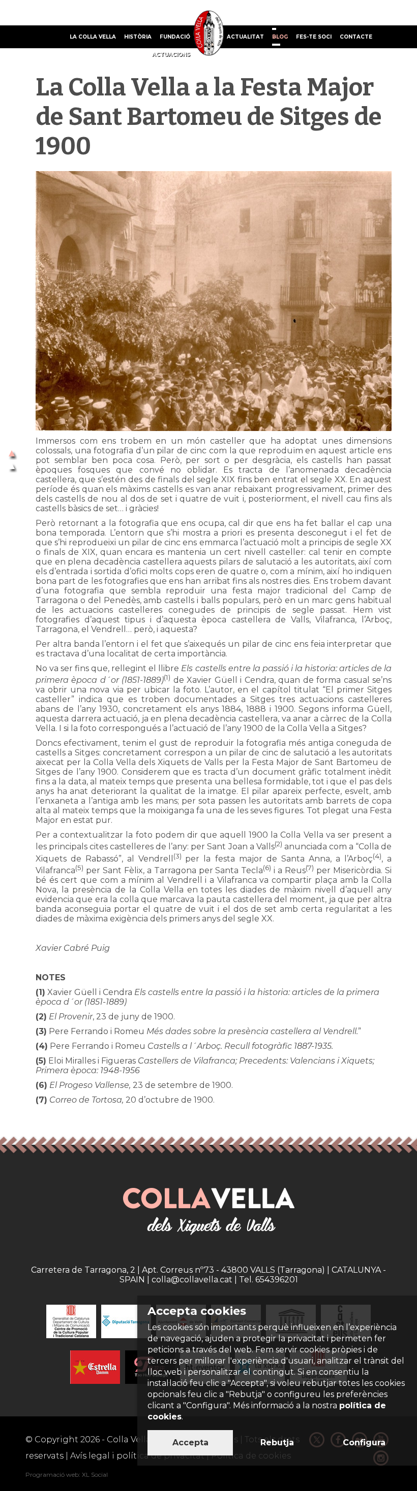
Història (138, 37)
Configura (364, 1442)
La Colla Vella (93, 37)
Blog (280, 37)
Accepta (190, 1442)
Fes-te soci (314, 37)
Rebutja (277, 1442)
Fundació (175, 37)
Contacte (356, 37)
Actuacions (171, 54)
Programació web (52, 1474)
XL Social (95, 1474)
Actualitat (245, 37)
